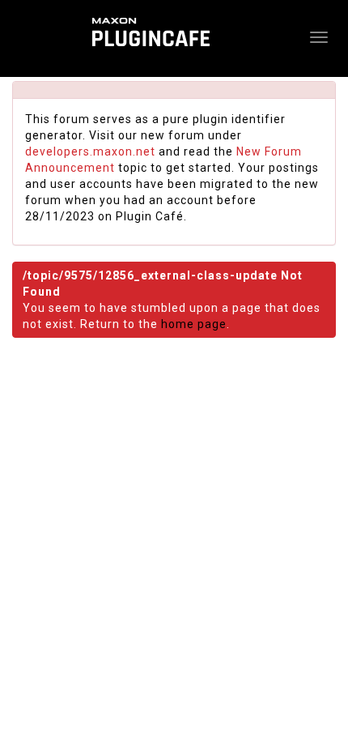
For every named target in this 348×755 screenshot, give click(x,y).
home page (194, 324)
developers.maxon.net (90, 151)
